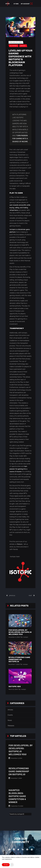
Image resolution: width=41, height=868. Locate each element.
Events (10, 715)
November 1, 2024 (14, 664)
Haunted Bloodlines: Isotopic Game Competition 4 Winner (17, 796)
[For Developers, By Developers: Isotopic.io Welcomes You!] (20, 620)
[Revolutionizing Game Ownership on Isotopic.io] (20, 647)
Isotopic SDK (15, 686)
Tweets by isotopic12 (17, 814)
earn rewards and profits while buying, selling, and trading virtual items (20, 207)
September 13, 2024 (17, 806)
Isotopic (14, 45)
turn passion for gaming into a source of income (20, 139)
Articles (22, 45)
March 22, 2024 (13, 689)
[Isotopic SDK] (20, 676)
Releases (11, 726)
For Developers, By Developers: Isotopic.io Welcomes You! (20, 632)
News (10, 720)
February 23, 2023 (16, 42)
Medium (19, 544)
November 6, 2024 (14, 637)
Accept (6, 864)
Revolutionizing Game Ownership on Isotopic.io (19, 659)
